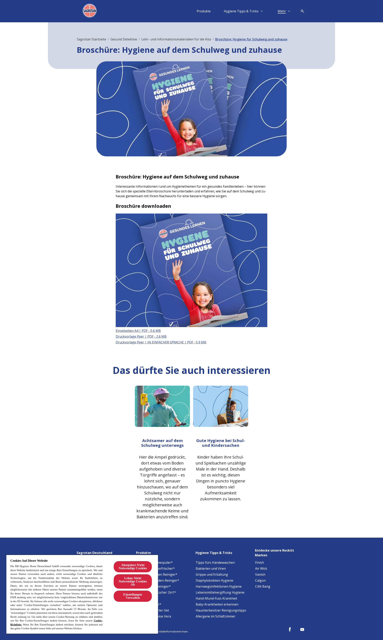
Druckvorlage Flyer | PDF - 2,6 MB (141, 336)
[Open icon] (302, 11)
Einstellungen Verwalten (132, 596)
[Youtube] (302, 629)
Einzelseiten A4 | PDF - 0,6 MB (138, 330)
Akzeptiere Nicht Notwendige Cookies (133, 566)
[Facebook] (290, 629)
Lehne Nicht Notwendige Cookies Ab (133, 581)
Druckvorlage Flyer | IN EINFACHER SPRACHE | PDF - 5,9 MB (161, 342)
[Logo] (90, 11)
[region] (82, 594)
